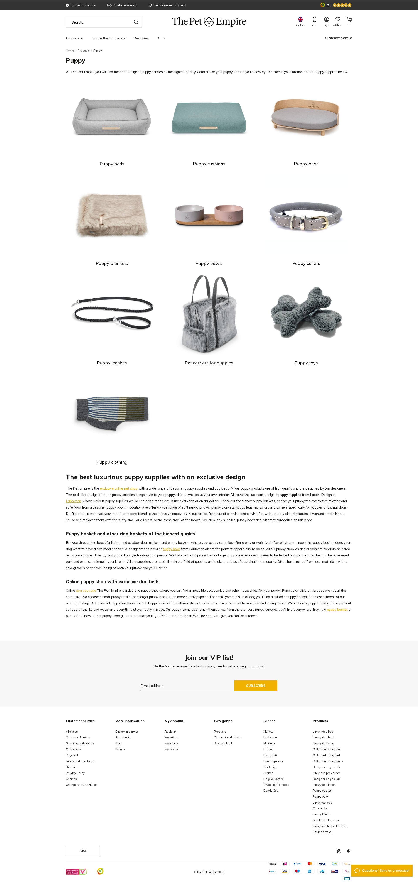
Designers (141, 38)
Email (83, 851)
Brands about (223, 743)
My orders (171, 737)
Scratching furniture (326, 820)
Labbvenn (73, 501)
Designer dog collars (327, 779)
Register (170, 731)
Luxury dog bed (323, 731)
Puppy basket (322, 790)
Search (136, 22)
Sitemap (71, 779)
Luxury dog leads (324, 784)
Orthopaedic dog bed (327, 749)
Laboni (268, 749)
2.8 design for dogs (276, 784)
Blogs (161, 38)
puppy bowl (171, 549)
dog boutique (86, 590)
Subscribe (255, 686)
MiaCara (269, 743)
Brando (268, 773)
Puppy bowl (321, 796)
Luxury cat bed (322, 802)
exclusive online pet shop (119, 488)
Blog (118, 743)
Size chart (122, 737)
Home (70, 50)
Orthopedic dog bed (326, 755)
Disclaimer (73, 767)
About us (72, 731)
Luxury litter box (323, 814)
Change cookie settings (82, 784)
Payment (72, 755)
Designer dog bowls (326, 767)
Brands (120, 749)
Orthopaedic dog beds (328, 761)
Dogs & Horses (273, 779)
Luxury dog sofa (323, 743)
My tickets (171, 743)
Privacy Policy (75, 773)
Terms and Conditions (80, 761)
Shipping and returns (80, 743)
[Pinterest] (348, 851)
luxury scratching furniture (330, 826)
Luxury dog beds (324, 737)
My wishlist (172, 749)
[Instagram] (339, 851)
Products (73, 38)
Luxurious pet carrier (326, 773)
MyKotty (268, 731)
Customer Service (338, 38)
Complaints (73, 749)
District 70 (270, 755)
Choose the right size (107, 38)
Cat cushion (321, 808)
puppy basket (337, 609)
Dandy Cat (270, 790)
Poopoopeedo (273, 761)
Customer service (127, 731)
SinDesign (270, 767)
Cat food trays (322, 832)
